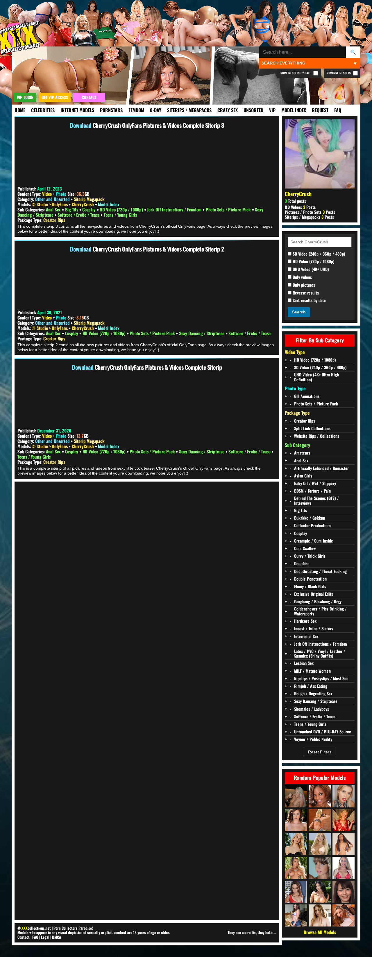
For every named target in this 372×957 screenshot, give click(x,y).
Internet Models (77, 110)
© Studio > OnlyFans (50, 204)
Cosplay (89, 209)
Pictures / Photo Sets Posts (310, 212)
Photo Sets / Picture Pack (229, 209)
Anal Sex (54, 209)
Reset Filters (319, 752)
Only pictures (303, 285)
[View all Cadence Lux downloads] (296, 844)
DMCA (56, 937)
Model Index (293, 110)
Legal (45, 937)
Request (320, 110)
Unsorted (253, 110)
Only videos (301, 277)
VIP (272, 110)
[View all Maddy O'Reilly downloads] (296, 820)
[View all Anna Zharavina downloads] (296, 915)
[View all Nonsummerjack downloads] (320, 820)
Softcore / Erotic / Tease (79, 214)
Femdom (136, 110)
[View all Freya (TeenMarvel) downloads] (343, 844)
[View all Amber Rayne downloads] (296, 892)
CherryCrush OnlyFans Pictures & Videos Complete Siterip (158, 367)
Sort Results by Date (296, 73)
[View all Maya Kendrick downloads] (320, 915)
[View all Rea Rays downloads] (343, 796)
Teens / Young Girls (120, 214)
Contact (23, 937)
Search (299, 312)
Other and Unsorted (52, 199)
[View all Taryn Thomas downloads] (320, 892)
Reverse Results (339, 73)
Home (20, 110)
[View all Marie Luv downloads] (320, 796)
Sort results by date (308, 300)
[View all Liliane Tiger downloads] (343, 915)
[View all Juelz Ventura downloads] (343, 868)
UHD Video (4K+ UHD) (310, 269)
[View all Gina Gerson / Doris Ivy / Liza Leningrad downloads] (320, 868)
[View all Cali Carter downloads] (296, 868)
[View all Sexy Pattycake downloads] (343, 820)
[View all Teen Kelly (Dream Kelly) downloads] (296, 796)
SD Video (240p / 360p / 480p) (318, 254)
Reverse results (305, 292)
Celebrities (43, 110)
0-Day (155, 110)
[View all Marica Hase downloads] (343, 892)
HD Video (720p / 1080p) (122, 209)
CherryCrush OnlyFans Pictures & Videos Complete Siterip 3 (158, 125)
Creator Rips (54, 220)
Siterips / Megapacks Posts (309, 217)
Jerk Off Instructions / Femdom (175, 209)
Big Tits (72, 209)
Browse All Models (320, 932)
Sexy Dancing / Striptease (202, 333)
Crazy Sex (227, 110)
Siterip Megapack (89, 199)
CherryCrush (83, 204)
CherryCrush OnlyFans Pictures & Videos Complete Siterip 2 (158, 249)
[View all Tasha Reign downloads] (320, 844)
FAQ (337, 110)
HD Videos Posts (300, 207)
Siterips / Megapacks (189, 110)
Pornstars (111, 110)
